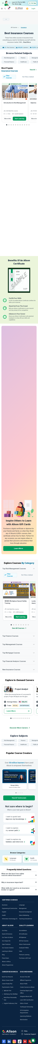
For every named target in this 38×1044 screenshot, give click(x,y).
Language (22, 905)
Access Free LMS (25, 977)
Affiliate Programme (25, 980)
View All (32, 70)
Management (23, 908)
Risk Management (9, 58)
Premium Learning (24, 954)
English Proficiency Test (10, 1003)
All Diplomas (22, 937)
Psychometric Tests (7, 987)
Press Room (5, 958)
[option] (14, 103)
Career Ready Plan (7, 983)
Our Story (4, 930)
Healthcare (23, 62)
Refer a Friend (24, 1003)
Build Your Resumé (7, 977)
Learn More (18, 548)
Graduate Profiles (24, 948)
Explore (2, 8)
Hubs (20, 951)
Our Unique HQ (6, 941)
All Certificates (23, 934)
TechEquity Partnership (26, 1007)
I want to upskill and (15, 818)
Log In (33, 8)
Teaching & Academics (25, 918)
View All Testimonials (19, 798)
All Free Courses (23, 941)
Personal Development (25, 912)
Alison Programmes (7, 965)
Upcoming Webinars (25, 1016)
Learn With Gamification (26, 1000)
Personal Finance (9, 62)
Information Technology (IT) (9, 918)
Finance (23, 58)
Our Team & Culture (7, 937)
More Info (7, 118)
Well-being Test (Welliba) (11, 994)
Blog (3, 954)
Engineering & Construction (9, 908)
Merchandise (23, 1019)
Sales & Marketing (24, 915)
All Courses (14, 27)
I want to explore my (14, 840)
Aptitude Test (7, 990)
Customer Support (30, 1034)
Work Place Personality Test (10, 999)
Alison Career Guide (7, 980)
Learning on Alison (7, 951)
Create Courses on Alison (27, 987)
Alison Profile (23, 983)
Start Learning (19, 118)
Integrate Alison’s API (26, 996)
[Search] (4, 7)
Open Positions (6, 944)
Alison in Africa (6, 961)
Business (4, 905)
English (4, 912)
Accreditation (23, 930)
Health (4, 915)
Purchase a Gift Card (25, 958)
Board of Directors (7, 934)
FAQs (25, 1031)
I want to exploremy (12, 829)
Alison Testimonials (24, 944)
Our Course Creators (8, 948)
